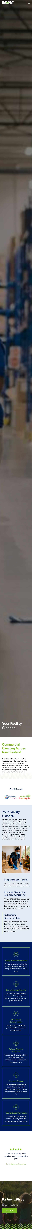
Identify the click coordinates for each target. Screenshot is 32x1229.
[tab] (16, 883)
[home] (13, 3)
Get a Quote (10, 1211)
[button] (28, 3)
